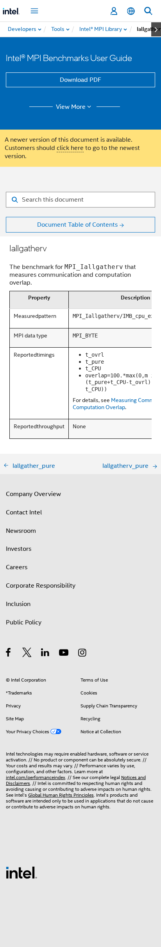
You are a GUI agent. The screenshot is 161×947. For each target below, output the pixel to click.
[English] (131, 11)
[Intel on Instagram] (83, 654)
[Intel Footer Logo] (21, 872)
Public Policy (23, 622)
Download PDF (80, 80)
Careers (16, 567)
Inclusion (18, 604)
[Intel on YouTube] (64, 654)
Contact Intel (24, 512)
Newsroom (21, 531)
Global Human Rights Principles (61, 795)
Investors (18, 549)
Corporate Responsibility (40, 586)
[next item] (156, 29)
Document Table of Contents (77, 225)
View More (71, 107)
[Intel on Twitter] (27, 654)
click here (70, 148)
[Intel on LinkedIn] (45, 654)
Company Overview (33, 494)
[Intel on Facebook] (9, 654)
